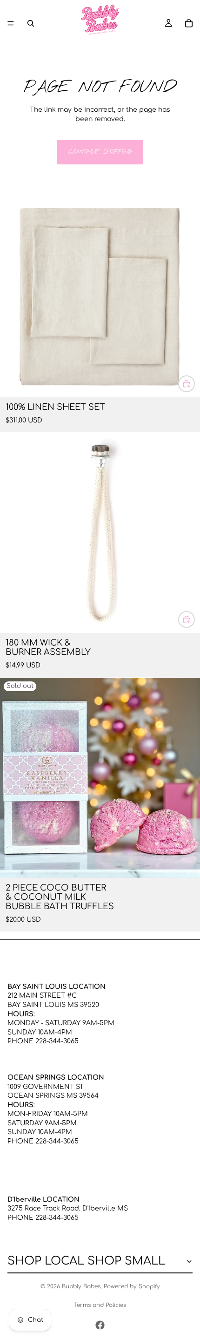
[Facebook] (100, 1325)
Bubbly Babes (81, 1286)
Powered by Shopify (132, 1286)
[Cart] (189, 23)
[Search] (30, 23)
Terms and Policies (100, 1305)
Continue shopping (100, 152)
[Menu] (10, 23)
